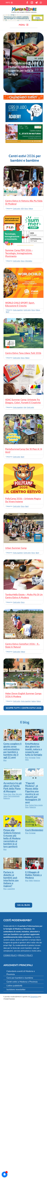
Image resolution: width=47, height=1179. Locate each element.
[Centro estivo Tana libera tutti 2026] (23, 319)
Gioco (26, 208)
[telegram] (36, 2)
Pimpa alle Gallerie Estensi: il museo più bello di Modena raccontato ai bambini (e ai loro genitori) (12, 838)
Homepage (32, 757)
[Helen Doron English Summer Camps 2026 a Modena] (23, 660)
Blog (4, 760)
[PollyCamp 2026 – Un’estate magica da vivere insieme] (23, 465)
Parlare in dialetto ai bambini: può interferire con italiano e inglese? (11, 879)
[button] (5, 62)
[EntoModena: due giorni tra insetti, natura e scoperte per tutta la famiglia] (34, 735)
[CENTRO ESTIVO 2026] (24, 125)
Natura (31, 208)
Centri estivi (16, 208)
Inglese (33, 701)
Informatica (28, 261)
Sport (7, 312)
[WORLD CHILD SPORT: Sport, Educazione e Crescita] (23, 269)
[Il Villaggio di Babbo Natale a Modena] (34, 863)
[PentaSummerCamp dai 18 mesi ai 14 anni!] (23, 415)
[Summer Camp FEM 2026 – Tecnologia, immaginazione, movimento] (23, 216)
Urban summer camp (16, 548)
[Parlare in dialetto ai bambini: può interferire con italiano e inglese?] (12, 863)
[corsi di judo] (24, 104)
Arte (25, 407)
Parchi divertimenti (13, 796)
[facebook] (27, 2)
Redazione (6, 798)
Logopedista (11, 889)
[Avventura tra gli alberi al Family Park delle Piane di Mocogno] (12, 774)
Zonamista (34, 997)
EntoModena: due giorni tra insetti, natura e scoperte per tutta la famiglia (23, 68)
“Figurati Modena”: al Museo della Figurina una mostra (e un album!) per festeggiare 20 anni (33, 793)
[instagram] (32, 2)
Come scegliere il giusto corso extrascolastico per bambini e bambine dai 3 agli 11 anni (12, 750)
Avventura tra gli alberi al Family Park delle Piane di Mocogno (12, 787)
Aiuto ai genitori (18, 310)
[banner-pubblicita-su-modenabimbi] (23, 15)
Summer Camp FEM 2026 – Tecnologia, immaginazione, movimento (19, 253)
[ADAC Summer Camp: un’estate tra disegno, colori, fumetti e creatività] (23, 366)
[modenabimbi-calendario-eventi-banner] (23, 96)
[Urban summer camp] (23, 514)
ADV (22, 208)
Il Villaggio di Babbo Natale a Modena (33, 875)
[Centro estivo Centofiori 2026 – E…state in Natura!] (23, 610)
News (27, 807)
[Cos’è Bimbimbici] (34, 821)
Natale (31, 880)
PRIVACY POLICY (25, 955)
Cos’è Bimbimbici (34, 830)
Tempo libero (7, 794)
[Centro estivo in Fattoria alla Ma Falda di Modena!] (23, 167)
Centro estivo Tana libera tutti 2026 (23, 353)
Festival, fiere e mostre (36, 805)
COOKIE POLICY (10, 955)
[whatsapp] (41, 2)
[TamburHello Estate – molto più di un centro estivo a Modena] (23, 561)
